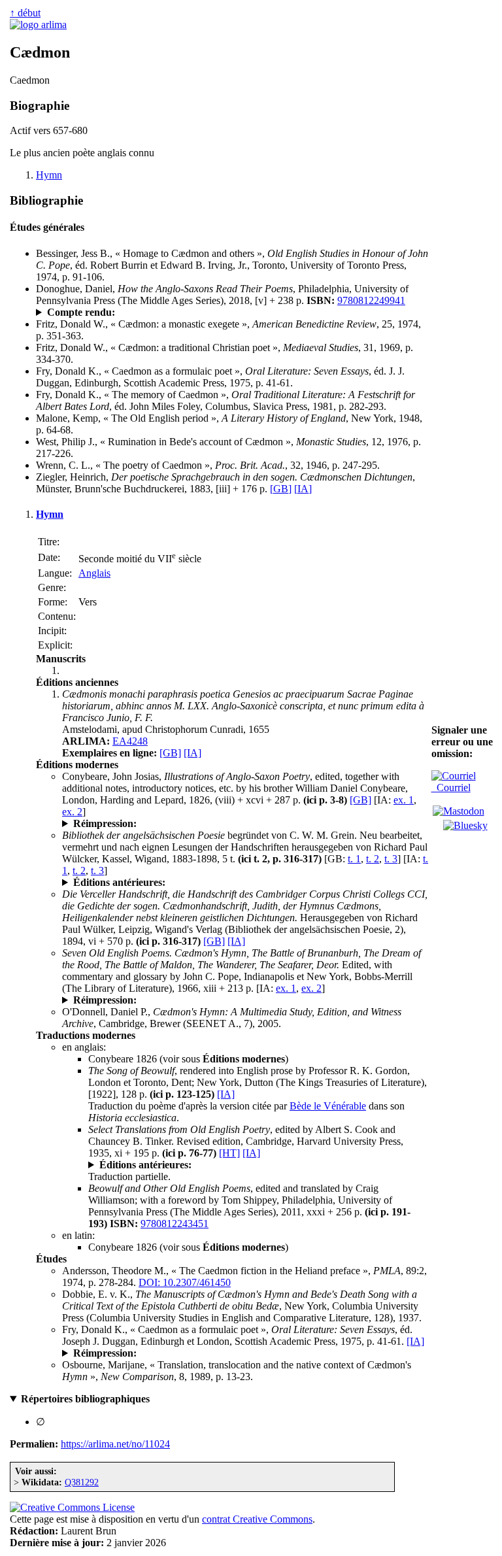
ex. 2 (72, 811)
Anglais (94, 573)
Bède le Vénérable (328, 1105)
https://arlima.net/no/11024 (115, 1443)
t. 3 (390, 858)
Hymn (49, 174)
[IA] (303, 488)
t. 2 (372, 858)
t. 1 (354, 858)
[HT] (229, 1153)
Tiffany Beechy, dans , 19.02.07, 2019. (177, 312)
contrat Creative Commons (257, 1519)
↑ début (25, 12)
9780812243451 (175, 1223)
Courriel (451, 787)
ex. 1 (403, 799)
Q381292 (82, 1482)
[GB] (281, 488)
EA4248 (130, 741)
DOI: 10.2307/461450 (185, 1282)
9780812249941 (371, 300)
